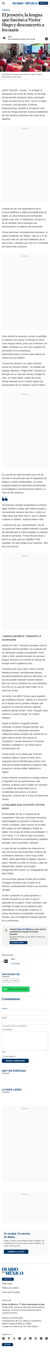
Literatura (15, 980)
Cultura (5, 980)
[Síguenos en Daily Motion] (46, 1338)
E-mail (5, 1018)
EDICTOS (43, 3)
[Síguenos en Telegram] (41, 1338)
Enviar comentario (15, 1061)
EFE (9, 37)
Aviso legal (7, 1283)
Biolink (7, 1344)
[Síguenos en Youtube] (19, 1338)
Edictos (7, 1279)
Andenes (6, 10)
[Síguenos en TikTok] (25, 1338)
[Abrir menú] (3, 3)
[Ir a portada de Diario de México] (25, 1271)
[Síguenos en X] (14, 1338)
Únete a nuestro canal (17, 989)
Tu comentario (7, 1029)
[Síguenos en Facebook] (8, 1338)
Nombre (5, 1008)
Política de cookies (10, 1288)
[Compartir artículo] (46, 38)
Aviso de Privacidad (11, 1292)
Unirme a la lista (16, 1252)
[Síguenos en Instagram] (3, 1338)
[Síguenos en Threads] (35, 1338)
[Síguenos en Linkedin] (30, 1338)
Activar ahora (17, 943)
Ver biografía (15, 964)
